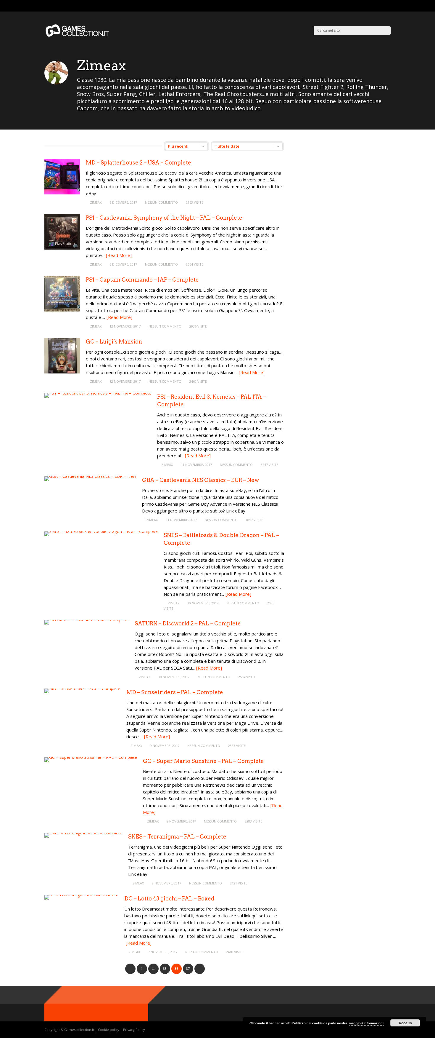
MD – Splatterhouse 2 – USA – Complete (138, 162)
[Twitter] (374, 6)
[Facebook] (381, 6)
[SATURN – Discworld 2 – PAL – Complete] (86, 619)
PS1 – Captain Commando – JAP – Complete (142, 280)
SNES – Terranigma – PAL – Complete (177, 836)
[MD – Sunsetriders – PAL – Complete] (82, 688)
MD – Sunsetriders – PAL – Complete (174, 692)
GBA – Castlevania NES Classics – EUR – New (200, 480)
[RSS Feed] (366, 6)
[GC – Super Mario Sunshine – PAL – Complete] (90, 757)
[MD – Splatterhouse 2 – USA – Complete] (62, 193)
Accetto (405, 1023)
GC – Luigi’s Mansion (114, 341)
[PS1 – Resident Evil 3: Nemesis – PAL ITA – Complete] (97, 393)
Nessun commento (161, 202)
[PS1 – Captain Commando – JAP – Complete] (62, 310)
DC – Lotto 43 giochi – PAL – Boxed (169, 898)
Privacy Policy (134, 1029)
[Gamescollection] (77, 35)
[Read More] (119, 255)
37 (188, 969)
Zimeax (96, 202)
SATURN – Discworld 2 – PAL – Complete (188, 623)
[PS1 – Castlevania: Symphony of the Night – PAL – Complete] (62, 248)
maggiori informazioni (366, 1023)
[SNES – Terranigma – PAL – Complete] (83, 833)
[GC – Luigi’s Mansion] (62, 372)
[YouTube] (389, 6)
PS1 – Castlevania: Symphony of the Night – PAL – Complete (164, 218)
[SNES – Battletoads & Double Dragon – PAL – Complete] (101, 531)
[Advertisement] (342, 182)
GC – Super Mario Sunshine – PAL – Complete (203, 761)
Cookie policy (109, 1029)
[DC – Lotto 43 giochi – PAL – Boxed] (81, 895)
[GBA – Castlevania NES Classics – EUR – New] (90, 476)
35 (165, 969)
